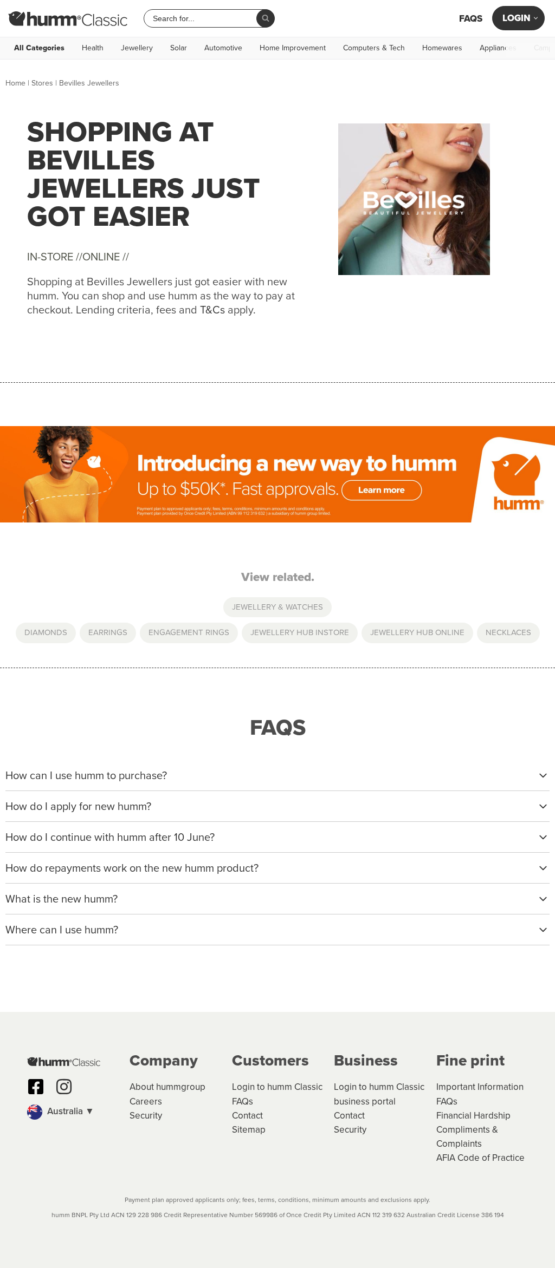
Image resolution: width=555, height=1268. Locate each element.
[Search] (265, 18)
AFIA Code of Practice (480, 1158)
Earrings (107, 632)
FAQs (470, 18)
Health (93, 48)
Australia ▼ (69, 1111)
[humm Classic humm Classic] (67, 18)
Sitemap (249, 1129)
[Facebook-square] (35, 1086)
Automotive (223, 48)
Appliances (498, 48)
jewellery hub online (417, 632)
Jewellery (137, 48)
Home (15, 83)
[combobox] (204, 18)
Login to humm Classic (277, 1087)
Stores (42, 83)
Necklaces (508, 632)
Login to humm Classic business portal (379, 1094)
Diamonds (45, 632)
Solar (178, 48)
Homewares (442, 48)
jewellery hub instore (299, 632)
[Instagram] (64, 1086)
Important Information (480, 1087)
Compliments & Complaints (467, 1137)
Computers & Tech (374, 48)
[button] (73, 1112)
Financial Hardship (473, 1115)
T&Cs (212, 310)
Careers (146, 1101)
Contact (247, 1115)
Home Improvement (293, 48)
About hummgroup (167, 1087)
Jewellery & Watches (277, 607)
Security (146, 1115)
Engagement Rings (189, 632)
